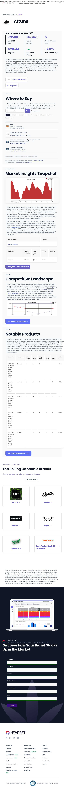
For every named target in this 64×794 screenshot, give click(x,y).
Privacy (51, 783)
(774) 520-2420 (14, 151)
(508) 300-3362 (14, 143)
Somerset (9, 118)
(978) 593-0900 (14, 135)
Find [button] (27, 111)
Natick (37, 115)
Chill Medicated (48, 290)
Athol (50, 115)
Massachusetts (15, 227)
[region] (32, 139)
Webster (29, 115)
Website (28, 135)
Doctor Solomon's (12, 293)
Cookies (56, 783)
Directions (21, 128)
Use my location (35, 111)
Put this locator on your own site (23, 162)
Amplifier (27, 770)
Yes (42, 3)
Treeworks (50, 288)
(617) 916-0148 (14, 128)
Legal (46, 783)
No (44, 3)
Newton (43, 115)
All (7, 115)
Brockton (21, 115)
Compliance (40, 783)
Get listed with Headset (37, 160)
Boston (14, 115)
